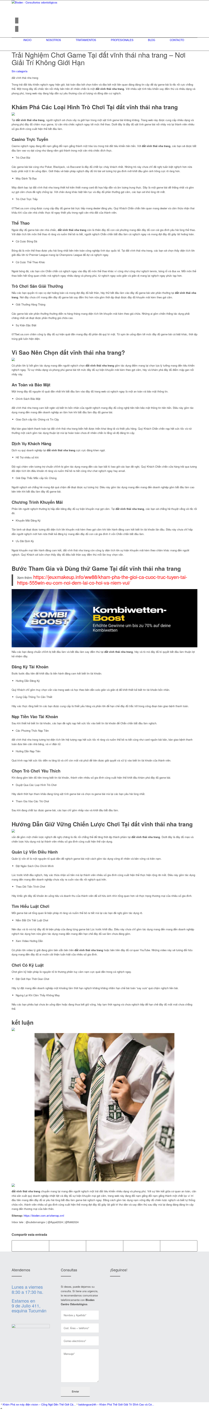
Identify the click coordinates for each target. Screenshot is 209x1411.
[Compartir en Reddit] (141, 1245)
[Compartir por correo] (178, 1245)
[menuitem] (27, 40)
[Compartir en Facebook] (30, 1245)
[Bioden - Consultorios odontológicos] (42, 2)
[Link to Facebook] (16, 20)
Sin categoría (19, 71)
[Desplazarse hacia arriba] (1, 1409)
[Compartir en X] (67, 1245)
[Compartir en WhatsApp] (104, 1245)
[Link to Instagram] (16, 29)
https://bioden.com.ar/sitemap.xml (44, 1215)
